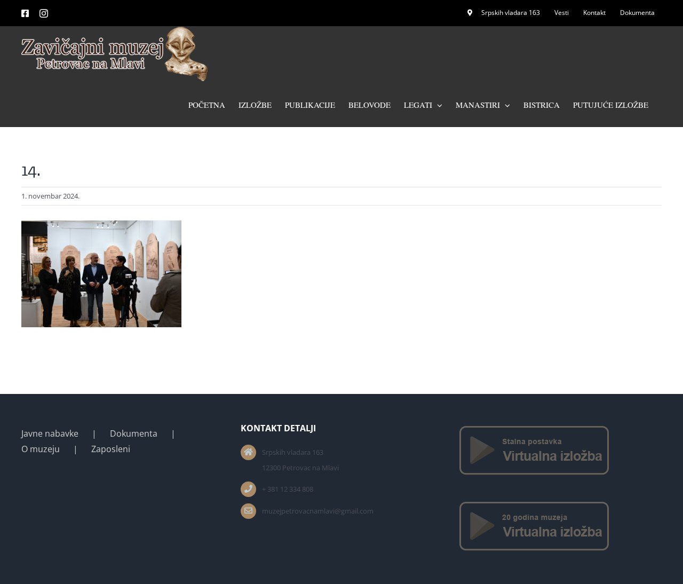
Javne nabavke (49, 433)
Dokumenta (133, 433)
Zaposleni (110, 449)
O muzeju (40, 449)
